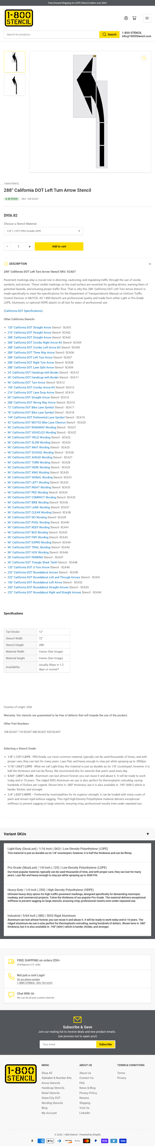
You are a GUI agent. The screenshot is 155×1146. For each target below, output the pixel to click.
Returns (84, 1098)
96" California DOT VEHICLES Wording (32, 432)
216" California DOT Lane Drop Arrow (31, 392)
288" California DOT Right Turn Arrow (31, 362)
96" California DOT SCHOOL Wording (31, 452)
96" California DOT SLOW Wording (29, 442)
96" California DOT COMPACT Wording (32, 497)
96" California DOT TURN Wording (29, 462)
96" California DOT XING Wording (28, 472)
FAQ (81, 1083)
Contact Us (86, 1078)
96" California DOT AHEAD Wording (30, 457)
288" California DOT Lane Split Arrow (31, 367)
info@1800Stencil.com (136, 36)
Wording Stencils (52, 1103)
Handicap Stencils (53, 1088)
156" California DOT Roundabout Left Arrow (35, 582)
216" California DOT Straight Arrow (29, 332)
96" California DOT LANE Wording (29, 507)
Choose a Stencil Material (20, 224)
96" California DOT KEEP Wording (29, 527)
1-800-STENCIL (132, 33)
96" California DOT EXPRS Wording (29, 542)
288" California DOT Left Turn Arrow (30, 357)
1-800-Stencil (11, 183)
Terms (121, 1073)
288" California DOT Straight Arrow (29, 337)
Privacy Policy (88, 1093)
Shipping (84, 1103)
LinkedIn (84, 1113)
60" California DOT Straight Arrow (29, 397)
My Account (49, 1113)
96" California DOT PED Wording (28, 492)
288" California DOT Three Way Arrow (31, 352)
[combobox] (62, 34)
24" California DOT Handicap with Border (33, 372)
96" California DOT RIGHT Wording (29, 487)
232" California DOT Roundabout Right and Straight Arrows (44, 592)
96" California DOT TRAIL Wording (29, 547)
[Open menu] (147, 18)
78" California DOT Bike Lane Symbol (31, 412)
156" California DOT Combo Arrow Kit (31, 387)
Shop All (47, 1073)
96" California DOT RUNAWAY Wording (32, 427)
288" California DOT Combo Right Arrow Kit (35, 342)
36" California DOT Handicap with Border (33, 377)
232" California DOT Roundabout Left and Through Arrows (44, 577)
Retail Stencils (51, 1093)
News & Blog (87, 1088)
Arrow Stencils (51, 1083)
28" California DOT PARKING (25, 557)
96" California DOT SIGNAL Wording (30, 477)
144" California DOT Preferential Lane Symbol (36, 417)
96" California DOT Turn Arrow (26, 382)
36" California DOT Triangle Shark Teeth (32, 562)
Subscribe (105, 1044)
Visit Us (84, 1108)
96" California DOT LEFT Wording (28, 482)
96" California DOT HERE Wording (29, 467)
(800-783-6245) (35, 982)
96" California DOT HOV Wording (28, 552)
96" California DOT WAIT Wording (29, 447)
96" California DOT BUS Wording (28, 532)
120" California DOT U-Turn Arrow (29, 567)
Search (112, 34)
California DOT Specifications (23, 311)
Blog (44, 1108)
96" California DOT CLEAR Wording (29, 512)
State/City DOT (51, 1098)
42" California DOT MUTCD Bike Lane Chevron (37, 422)
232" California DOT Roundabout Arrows (33, 572)
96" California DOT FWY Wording (28, 537)
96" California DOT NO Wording (27, 517)
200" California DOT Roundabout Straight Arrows (38, 587)
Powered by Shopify (90, 1134)
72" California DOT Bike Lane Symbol (31, 407)
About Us (85, 1073)
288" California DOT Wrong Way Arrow (32, 402)
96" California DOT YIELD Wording (29, 437)
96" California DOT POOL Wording (29, 522)
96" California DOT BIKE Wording (28, 502)
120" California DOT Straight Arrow (29, 327)
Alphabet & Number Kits (57, 1078)
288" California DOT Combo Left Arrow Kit (34, 347)
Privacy (121, 1078)
